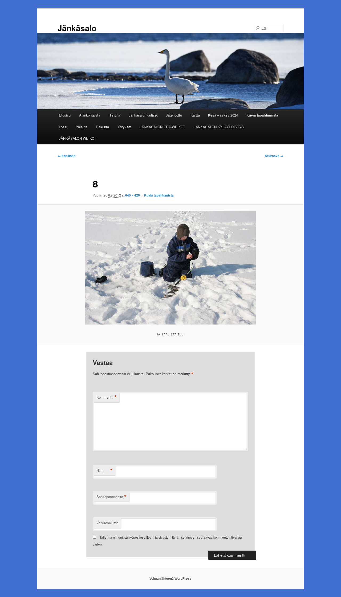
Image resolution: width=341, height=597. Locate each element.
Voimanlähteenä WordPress (170, 578)
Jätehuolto (174, 115)
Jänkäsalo (77, 28)
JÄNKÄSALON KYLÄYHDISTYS (219, 126)
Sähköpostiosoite (111, 496)
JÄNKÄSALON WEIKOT (77, 138)
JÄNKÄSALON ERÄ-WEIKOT (162, 126)
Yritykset (124, 126)
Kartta (195, 115)
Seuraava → (274, 155)
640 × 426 (132, 195)
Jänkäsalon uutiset (143, 115)
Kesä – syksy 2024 (223, 115)
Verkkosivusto (107, 522)
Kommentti (106, 397)
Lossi (63, 126)
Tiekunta (102, 126)
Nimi (104, 470)
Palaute (81, 126)
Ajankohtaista (89, 115)
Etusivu (65, 115)
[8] (170, 267)
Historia (114, 115)
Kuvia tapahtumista (262, 115)
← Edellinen (66, 155)
